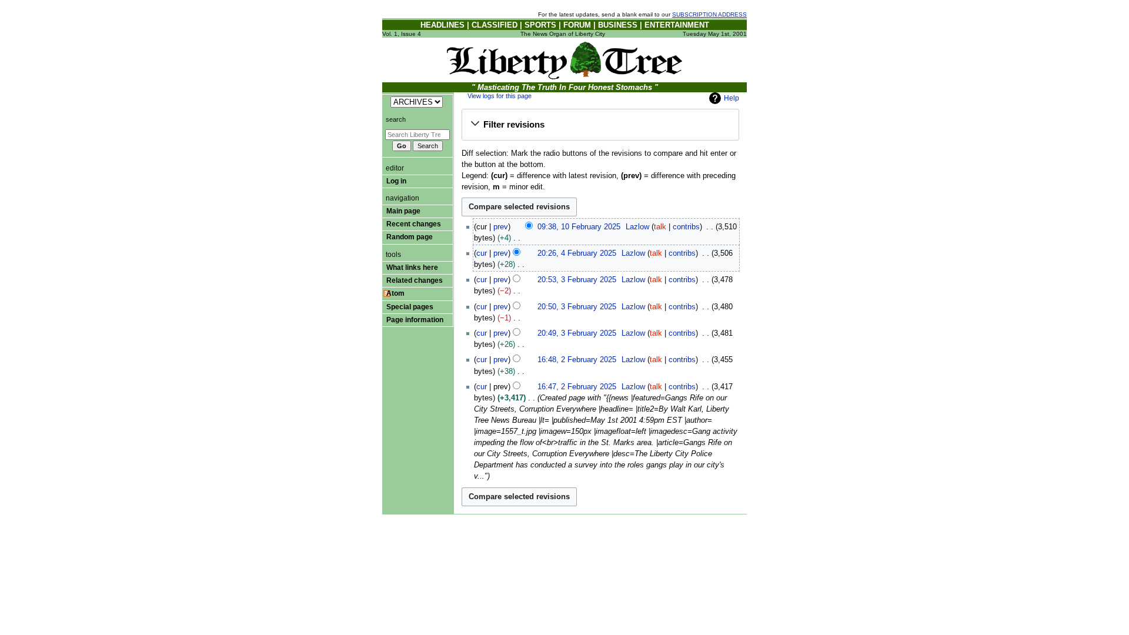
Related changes (414, 280)
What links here (412, 267)
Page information (414, 320)
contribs (686, 227)
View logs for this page (499, 95)
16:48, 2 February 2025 (576, 360)
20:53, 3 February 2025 (576, 280)
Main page (403, 211)
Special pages (409, 307)
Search (396, 119)
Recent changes (413, 224)
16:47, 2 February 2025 (576, 387)
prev (500, 227)
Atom (395, 293)
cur (481, 253)
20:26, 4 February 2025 (576, 253)
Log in (396, 181)
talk (660, 227)
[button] (600, 125)
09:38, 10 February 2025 (578, 227)
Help (731, 98)
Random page (409, 237)
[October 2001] (564, 59)
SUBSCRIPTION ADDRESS (709, 14)
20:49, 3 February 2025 (576, 333)
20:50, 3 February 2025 (576, 307)
